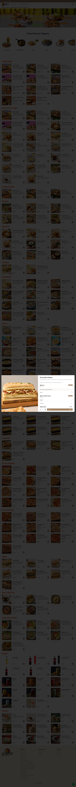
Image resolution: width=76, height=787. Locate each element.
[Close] (73, 376)
